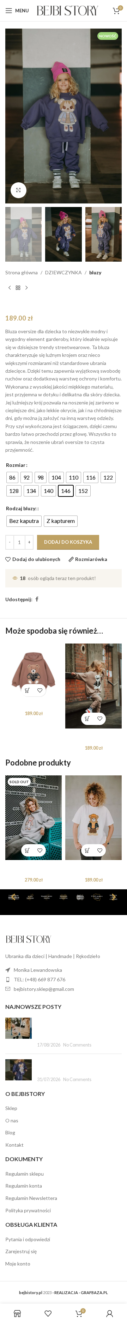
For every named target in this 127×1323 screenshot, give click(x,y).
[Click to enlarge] (18, 190)
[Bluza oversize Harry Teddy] (33, 672)
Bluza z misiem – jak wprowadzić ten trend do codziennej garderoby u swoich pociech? (76, 1028)
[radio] (12, 477)
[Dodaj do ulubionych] (40, 690)
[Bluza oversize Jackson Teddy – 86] (93, 686)
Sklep (11, 1108)
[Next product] (26, 288)
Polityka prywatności (28, 1210)
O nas (11, 1120)
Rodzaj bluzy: (21, 508)
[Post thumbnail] (18, 1033)
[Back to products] (18, 288)
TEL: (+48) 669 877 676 (39, 979)
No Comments (77, 1045)
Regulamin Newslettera (31, 1198)
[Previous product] (9, 288)
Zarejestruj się (21, 1251)
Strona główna (21, 272)
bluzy (95, 272)
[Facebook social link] (36, 599)
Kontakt (14, 1145)
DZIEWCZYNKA (63, 272)
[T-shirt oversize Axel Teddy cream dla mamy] (93, 817)
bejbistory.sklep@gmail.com (44, 989)
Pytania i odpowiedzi (27, 1239)
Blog (10, 1132)
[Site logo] (67, 10)
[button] (27, 690)
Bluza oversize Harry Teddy (33, 705)
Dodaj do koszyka (68, 542)
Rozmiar (15, 465)
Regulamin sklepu (24, 1174)
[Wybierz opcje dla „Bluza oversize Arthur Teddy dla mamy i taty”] (27, 850)
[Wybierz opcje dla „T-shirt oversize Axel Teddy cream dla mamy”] (87, 850)
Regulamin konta (23, 1186)
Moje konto (17, 1264)
